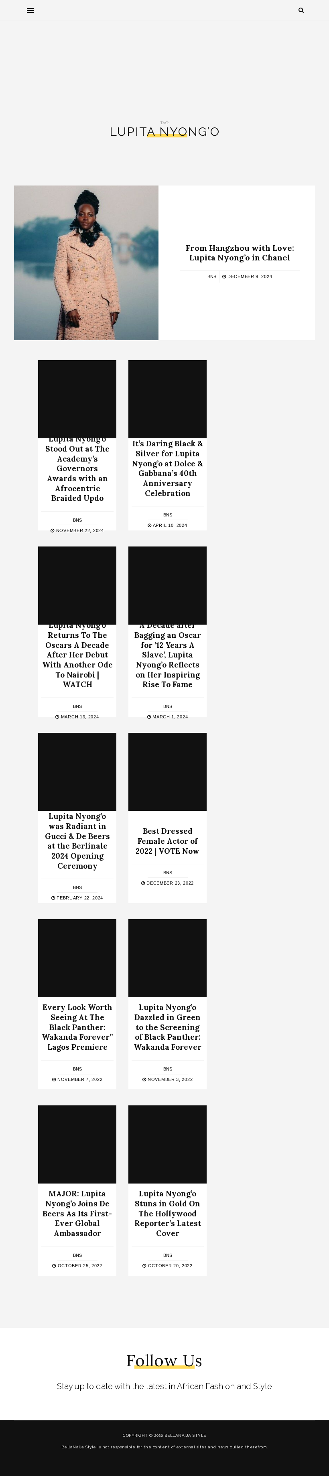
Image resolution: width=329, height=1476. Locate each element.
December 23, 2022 (169, 883)
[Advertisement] (164, 64)
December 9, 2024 (249, 276)
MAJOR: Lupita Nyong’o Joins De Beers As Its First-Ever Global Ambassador (77, 1213)
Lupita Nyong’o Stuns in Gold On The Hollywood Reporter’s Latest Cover (167, 1213)
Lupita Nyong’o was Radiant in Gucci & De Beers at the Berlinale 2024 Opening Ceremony (77, 840)
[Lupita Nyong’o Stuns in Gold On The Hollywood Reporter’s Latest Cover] (167, 1144)
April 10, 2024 (169, 525)
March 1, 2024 (169, 716)
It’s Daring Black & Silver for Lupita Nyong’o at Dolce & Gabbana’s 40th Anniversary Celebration (167, 468)
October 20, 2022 (169, 1265)
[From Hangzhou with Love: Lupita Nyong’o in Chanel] (86, 263)
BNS (211, 276)
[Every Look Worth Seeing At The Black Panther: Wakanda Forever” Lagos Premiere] (77, 958)
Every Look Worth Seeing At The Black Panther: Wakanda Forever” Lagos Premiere (77, 1027)
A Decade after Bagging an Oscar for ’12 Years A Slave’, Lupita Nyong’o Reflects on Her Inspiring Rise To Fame (167, 654)
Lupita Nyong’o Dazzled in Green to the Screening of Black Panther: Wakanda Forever (167, 1027)
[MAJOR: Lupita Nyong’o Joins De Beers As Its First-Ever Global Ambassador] (77, 1144)
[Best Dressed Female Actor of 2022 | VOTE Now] (167, 772)
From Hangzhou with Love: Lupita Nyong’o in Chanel (240, 252)
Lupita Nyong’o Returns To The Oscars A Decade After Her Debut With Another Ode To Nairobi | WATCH (77, 654)
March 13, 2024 (79, 716)
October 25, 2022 (79, 1265)
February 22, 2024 (79, 898)
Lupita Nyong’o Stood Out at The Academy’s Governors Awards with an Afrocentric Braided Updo (77, 468)
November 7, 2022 (79, 1079)
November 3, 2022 (169, 1079)
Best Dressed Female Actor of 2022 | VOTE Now (167, 840)
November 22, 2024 (79, 530)
